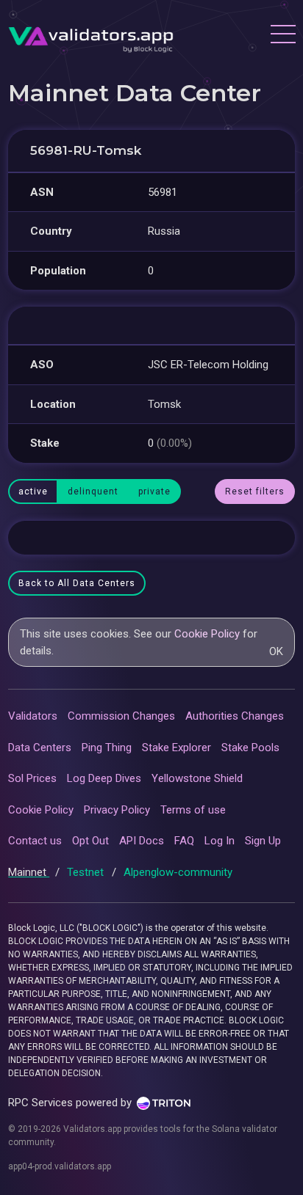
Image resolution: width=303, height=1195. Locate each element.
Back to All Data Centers (76, 583)
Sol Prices (32, 778)
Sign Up (263, 840)
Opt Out (90, 840)
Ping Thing (107, 747)
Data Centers (39, 747)
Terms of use (193, 809)
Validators (32, 716)
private (154, 491)
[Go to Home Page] (91, 35)
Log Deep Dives (104, 778)
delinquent (93, 491)
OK (276, 651)
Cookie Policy (207, 633)
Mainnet (28, 872)
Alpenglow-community (178, 872)
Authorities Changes (234, 716)
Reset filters (255, 491)
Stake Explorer (176, 747)
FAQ (184, 840)
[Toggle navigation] (282, 36)
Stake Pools (250, 747)
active (33, 491)
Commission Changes (121, 716)
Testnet (87, 872)
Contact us (35, 840)
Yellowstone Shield (197, 778)
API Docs (141, 840)
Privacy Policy (117, 809)
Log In (219, 840)
